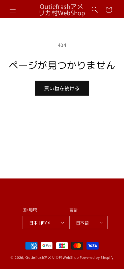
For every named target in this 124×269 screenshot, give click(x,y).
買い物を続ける (62, 88)
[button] (13, 10)
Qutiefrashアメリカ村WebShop (52, 257)
